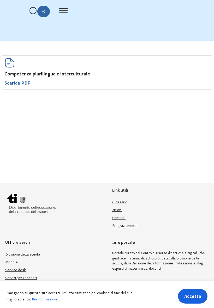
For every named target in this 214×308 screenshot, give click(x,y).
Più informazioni (44, 299)
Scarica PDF (17, 83)
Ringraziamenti (124, 225)
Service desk (15, 270)
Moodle (11, 262)
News (117, 210)
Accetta (192, 296)
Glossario (119, 202)
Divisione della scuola (22, 254)
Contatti (119, 218)
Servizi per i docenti (21, 278)
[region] (107, 294)
